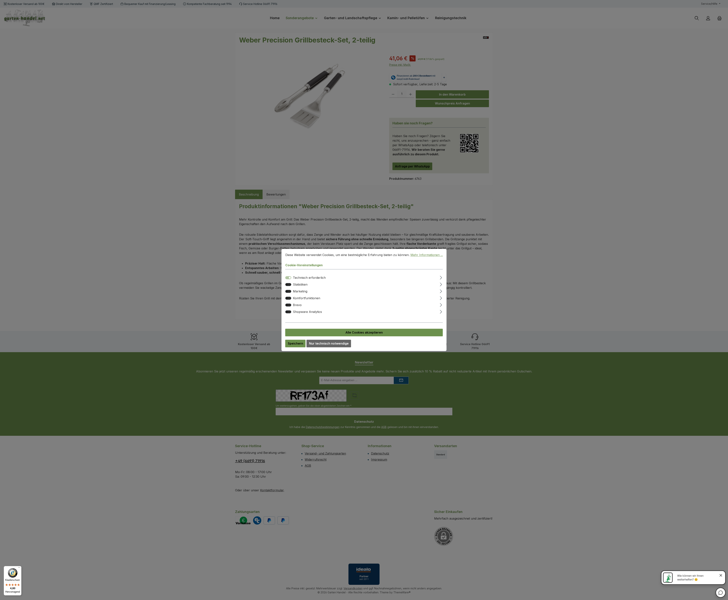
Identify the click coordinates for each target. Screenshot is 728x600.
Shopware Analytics (307, 312)
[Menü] (19, 568)
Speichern (295, 344)
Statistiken (300, 285)
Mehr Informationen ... (426, 255)
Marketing (300, 291)
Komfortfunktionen (306, 298)
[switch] (288, 284)
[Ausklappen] (441, 277)
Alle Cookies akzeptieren (364, 333)
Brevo (297, 305)
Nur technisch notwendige (329, 344)
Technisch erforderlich (309, 278)
